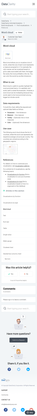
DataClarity (5, 21)
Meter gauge (7, 241)
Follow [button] (20, 32)
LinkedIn (28, 369)
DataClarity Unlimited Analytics (11, 23)
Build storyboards (7, 25)
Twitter (18, 369)
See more (7, 259)
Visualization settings (22, 166)
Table (5, 228)
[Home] (8, 4)
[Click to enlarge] (10, 149)
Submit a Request (18, 340)
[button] (33, 4)
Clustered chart (8, 247)
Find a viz (4, 28)
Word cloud (7, 209)
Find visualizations (23, 25)
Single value (7, 235)
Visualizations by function (16, 174)
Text (4, 215)
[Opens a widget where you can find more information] (30, 412)
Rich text (6, 222)
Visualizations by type (14, 182)
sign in (10, 300)
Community (4, 395)
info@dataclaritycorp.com (9, 404)
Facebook (9, 369)
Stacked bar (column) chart (12, 254)
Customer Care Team (15, 37)
